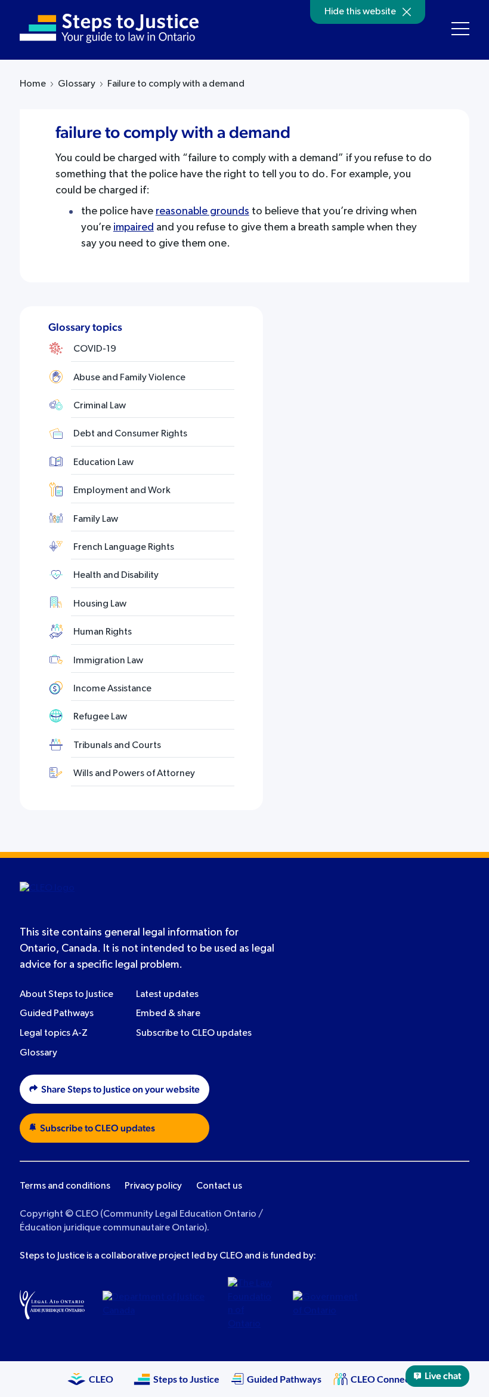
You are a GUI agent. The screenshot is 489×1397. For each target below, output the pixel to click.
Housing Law (99, 604)
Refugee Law (100, 717)
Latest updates (167, 994)
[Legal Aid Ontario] (52, 1304)
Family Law (95, 519)
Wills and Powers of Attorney (134, 773)
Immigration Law (108, 661)
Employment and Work (122, 491)
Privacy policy (153, 1186)
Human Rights (102, 632)
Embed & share (168, 1013)
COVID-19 (94, 349)
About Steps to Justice (66, 994)
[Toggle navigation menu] (460, 28)
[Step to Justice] (109, 28)
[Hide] (407, 12)
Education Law (103, 462)
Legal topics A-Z (54, 1033)
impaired (133, 227)
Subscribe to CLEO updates (194, 1033)
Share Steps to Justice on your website (120, 1089)
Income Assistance (112, 689)
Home (33, 84)
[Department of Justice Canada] (156, 1304)
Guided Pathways (57, 1013)
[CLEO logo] (76, 896)
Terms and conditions (65, 1186)
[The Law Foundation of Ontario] (251, 1304)
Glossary (76, 84)
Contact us (219, 1186)
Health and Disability (116, 575)
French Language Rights (123, 547)
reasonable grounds (202, 211)
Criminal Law (99, 406)
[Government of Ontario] (325, 1304)
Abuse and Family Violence (129, 378)
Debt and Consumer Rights (130, 434)
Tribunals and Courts (117, 745)
